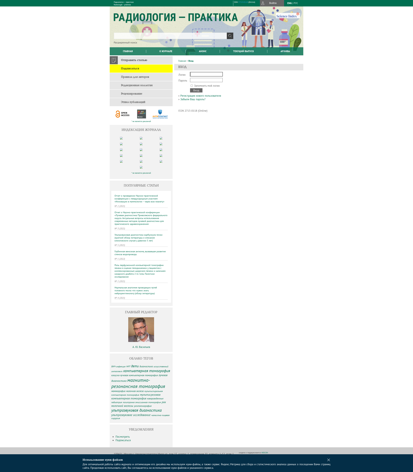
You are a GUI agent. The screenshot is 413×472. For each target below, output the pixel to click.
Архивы (285, 51)
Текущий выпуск (243, 51)
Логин (182, 74)
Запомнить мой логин (207, 85)
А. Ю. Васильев (141, 347)
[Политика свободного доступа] (122, 114)
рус (296, 3)
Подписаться (130, 68)
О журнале (165, 51)
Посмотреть (123, 436)
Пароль (182, 80)
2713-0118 (243, 2)
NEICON (265, 452)
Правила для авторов (135, 77)
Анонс (202, 51)
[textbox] (170, 36)
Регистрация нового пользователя (200, 95)
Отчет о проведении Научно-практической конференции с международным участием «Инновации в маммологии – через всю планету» (139, 198)
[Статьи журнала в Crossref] (141, 114)
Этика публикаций (133, 102)
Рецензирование (131, 93)
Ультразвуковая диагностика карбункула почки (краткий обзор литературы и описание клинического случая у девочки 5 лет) (138, 237)
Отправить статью (134, 60)
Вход (190, 60)
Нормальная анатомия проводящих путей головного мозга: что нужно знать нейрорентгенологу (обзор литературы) (136, 290)
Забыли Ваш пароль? (192, 99)
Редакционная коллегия (137, 85)
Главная (128, 51)
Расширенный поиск (125, 42)
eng (289, 3)
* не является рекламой (141, 121)
